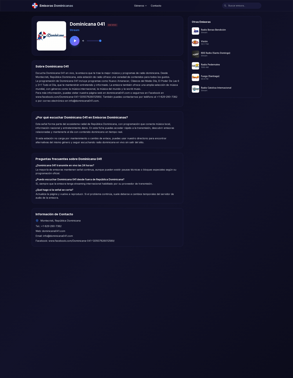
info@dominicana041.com (84, 100)
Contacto (156, 5)
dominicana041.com (118, 92)
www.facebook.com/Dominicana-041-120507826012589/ (68, 96)
